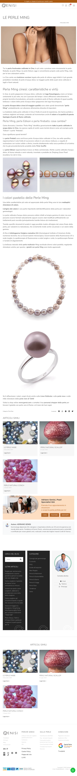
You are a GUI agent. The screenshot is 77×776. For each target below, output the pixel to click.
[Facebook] (4, 753)
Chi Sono (5, 740)
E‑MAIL (45, 515)
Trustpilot (61, 751)
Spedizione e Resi (62, 738)
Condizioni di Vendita (63, 740)
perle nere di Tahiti (26, 399)
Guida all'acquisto (35, 568)
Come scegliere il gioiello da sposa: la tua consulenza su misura (13, 583)
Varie (31, 592)
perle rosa (61, 396)
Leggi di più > (7, 453)
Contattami (6, 738)
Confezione (24, 740)
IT (7, 749)
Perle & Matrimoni (35, 574)
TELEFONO (54, 515)
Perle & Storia (34, 580)
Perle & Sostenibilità (36, 577)
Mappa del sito (27, 754)
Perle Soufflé (41, 146)
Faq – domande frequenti (46, 738)
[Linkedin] (16, 753)
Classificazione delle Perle (46, 736)
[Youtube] (4, 755)
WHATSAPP (65, 515)
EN (4, 749)
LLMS (24, 757)
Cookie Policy (26, 751)
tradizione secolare (24, 77)
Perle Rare (10, 411)
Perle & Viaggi (34, 583)
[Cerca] (20, 559)
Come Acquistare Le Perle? (46, 744)
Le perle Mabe (10, 447)
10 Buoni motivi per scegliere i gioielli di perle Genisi (29, 736)
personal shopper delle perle (55, 402)
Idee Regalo (33, 571)
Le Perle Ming (16, 17)
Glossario (42, 749)
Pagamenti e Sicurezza (63, 736)
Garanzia (24, 742)
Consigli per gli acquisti (46, 746)
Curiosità (32, 562)
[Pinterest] (12, 753)
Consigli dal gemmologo (37, 559)
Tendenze (32, 589)
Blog (4, 742)
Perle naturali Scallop (51, 447)
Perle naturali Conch (14, 485)
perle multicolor (29, 244)
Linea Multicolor (46, 396)
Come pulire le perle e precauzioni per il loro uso (46, 741)
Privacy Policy (26, 748)
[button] (59, 411)
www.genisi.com (25, 402)
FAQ (30, 565)
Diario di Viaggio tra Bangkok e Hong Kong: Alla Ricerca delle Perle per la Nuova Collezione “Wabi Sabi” (13, 610)
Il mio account (6, 744)
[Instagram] (8, 753)
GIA (37, 233)
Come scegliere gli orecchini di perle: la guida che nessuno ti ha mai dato (14, 600)
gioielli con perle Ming (35, 247)
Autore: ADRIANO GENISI (21, 524)
